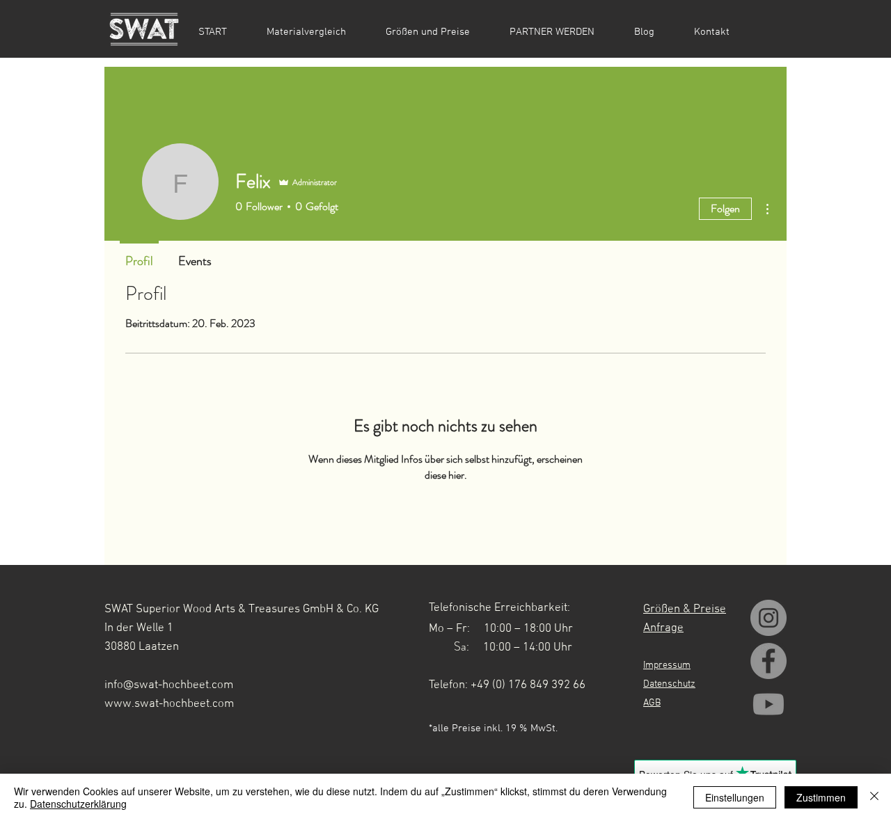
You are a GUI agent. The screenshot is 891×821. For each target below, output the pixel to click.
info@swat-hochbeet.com (168, 685)
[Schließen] (874, 797)
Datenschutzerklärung (78, 804)
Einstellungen (734, 797)
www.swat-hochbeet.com (169, 704)
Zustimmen (821, 797)
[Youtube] (768, 704)
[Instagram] (768, 618)
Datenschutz (669, 684)
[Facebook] (768, 661)
